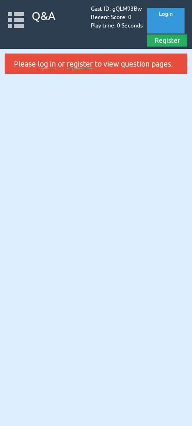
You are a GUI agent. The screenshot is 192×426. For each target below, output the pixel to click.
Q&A (43, 16)
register (80, 64)
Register (167, 40)
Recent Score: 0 (111, 17)
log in (47, 64)
